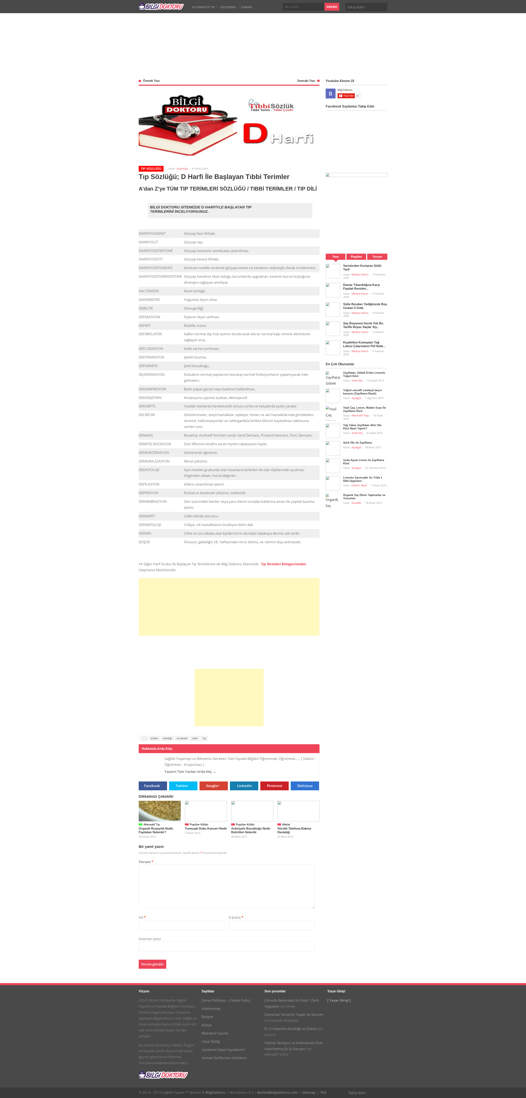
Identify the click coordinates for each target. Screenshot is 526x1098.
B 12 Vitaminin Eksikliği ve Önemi (290, 1028)
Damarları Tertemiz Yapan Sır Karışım (293, 1014)
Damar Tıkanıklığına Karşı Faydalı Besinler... (361, 286)
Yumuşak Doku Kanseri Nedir (206, 828)
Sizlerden (228, 7)
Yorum (146, 861)
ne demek (182, 738)
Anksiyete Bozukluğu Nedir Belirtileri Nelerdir (250, 830)
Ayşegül (356, 398)
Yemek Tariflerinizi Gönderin (224, 1057)
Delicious (305, 785)
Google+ (377, 6)
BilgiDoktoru (215, 1092)
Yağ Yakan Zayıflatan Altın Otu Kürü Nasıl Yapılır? (362, 427)
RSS (323, 1092)
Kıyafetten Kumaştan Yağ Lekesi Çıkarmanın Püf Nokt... (364, 344)
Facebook (370, 6)
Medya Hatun (360, 274)
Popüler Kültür (199, 824)
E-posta (236, 917)
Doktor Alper (359, 485)
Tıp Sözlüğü (151, 168)
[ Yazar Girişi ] (339, 1000)
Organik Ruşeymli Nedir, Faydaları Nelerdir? (156, 830)
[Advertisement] (263, 44)
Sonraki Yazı (306, 80)
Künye (207, 1025)
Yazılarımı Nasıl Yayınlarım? (223, 1049)
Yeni (335, 256)
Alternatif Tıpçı (360, 415)
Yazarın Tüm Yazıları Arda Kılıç (190, 771)
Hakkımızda (211, 1008)
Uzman (246, 7)
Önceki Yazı (151, 80)
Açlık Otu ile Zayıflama (357, 442)
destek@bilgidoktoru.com (277, 1092)
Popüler (356, 256)
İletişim (207, 1016)
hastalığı (167, 738)
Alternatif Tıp (203, 7)
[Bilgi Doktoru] (161, 8)
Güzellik (356, 503)
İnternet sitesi (150, 938)
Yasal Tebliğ (211, 1041)
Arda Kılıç (182, 168)
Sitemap (308, 1092)
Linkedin (244, 785)
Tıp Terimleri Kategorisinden (283, 564)
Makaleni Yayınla (215, 1033)
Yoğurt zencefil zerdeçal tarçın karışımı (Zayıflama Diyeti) (362, 392)
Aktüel (286, 824)
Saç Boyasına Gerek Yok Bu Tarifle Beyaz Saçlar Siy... (363, 325)
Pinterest (383, 6)
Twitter (182, 785)
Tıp (204, 738)
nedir (195, 738)
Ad (142, 917)
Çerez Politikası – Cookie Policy (226, 1000)
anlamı (154, 738)
